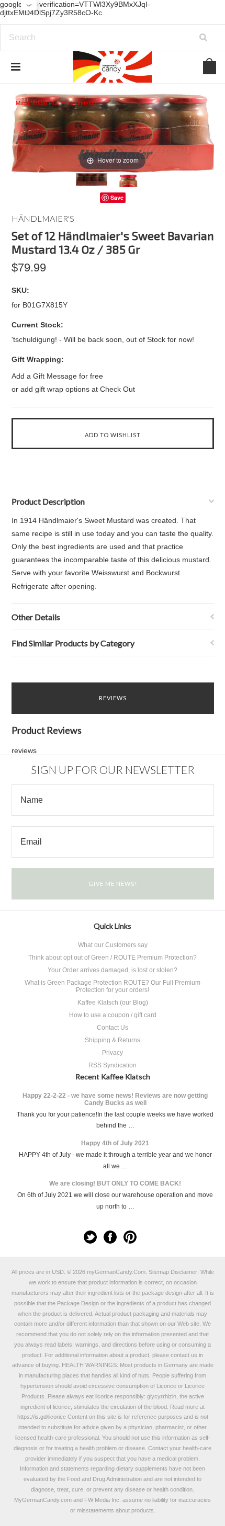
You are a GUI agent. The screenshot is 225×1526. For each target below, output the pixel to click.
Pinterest (130, 1237)
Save (116, 197)
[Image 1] (91, 179)
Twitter (90, 1237)
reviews (24, 750)
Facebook (110, 1237)
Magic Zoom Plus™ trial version (56, 103)
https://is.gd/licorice (41, 1417)
